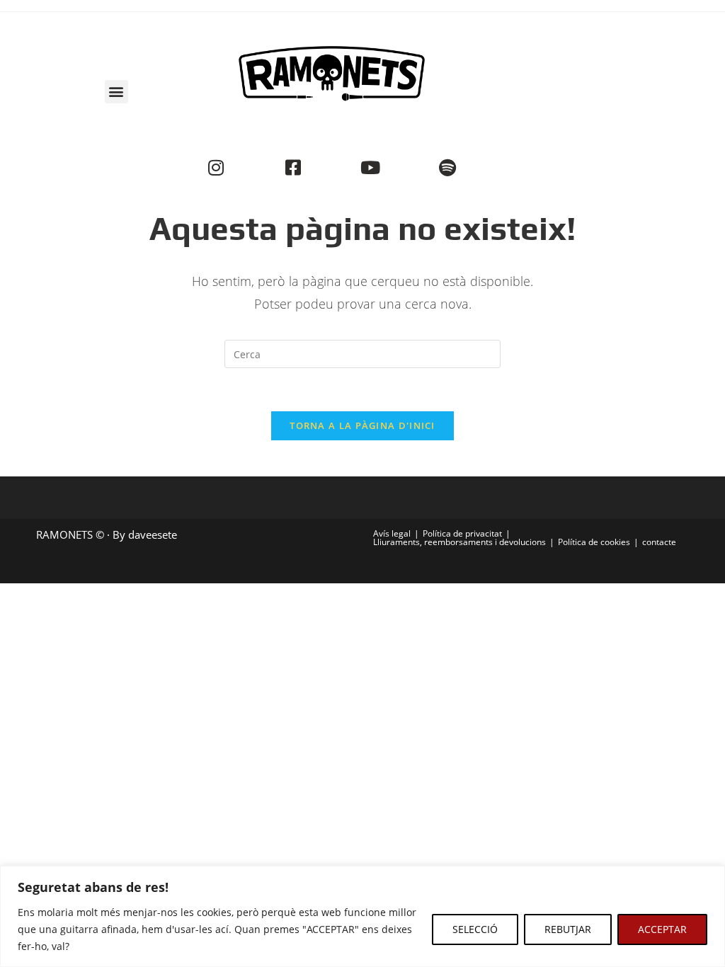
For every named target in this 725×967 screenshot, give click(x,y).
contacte (659, 542)
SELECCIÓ (475, 929)
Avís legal (392, 533)
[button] (116, 91)
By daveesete (145, 534)
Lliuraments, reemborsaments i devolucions (459, 542)
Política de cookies (594, 542)
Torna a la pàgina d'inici (362, 425)
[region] (362, 916)
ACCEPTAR (662, 929)
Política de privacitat (462, 533)
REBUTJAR (567, 929)
